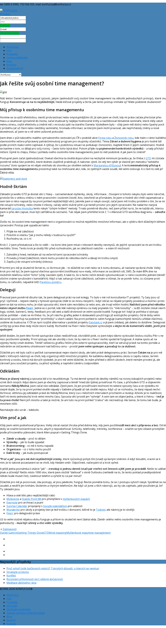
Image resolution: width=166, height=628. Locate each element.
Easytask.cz (95, 322)
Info (9, 50)
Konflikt (11, 575)
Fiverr (29, 308)
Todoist (100, 509)
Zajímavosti (10, 529)
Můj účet (11, 606)
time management (99, 533)
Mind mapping (57, 533)
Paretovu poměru (50, 282)
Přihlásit (5, 14)
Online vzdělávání (17, 57)
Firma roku (105, 138)
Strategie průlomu (17, 572)
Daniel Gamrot (9, 533)
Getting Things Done (30, 533)
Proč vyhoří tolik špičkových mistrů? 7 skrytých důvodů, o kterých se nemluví (52, 568)
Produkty (12, 54)
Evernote (12, 502)
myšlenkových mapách (76, 499)
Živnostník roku (123, 138)
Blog (9, 61)
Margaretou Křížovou (107, 165)
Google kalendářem (55, 506)
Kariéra (10, 620)
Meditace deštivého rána (21, 582)
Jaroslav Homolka (22, 208)
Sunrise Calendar (16, 506)
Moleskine (12, 499)
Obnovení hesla (9, 33)
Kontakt (11, 65)
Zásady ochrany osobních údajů (25, 613)
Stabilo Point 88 (31, 499)
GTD (148, 158)
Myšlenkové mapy (77, 533)
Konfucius (12, 47)
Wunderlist (13, 509)
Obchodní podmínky (18, 609)
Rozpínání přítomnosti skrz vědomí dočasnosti (34, 579)
